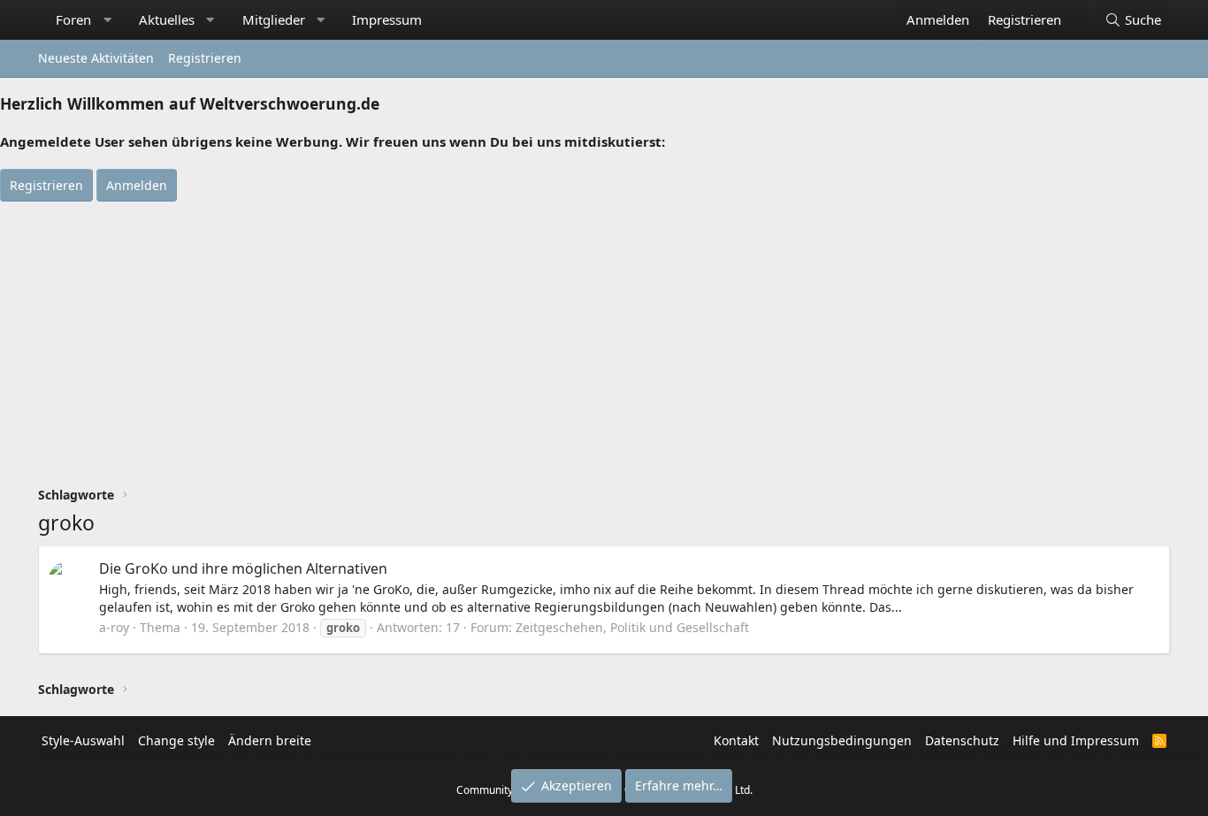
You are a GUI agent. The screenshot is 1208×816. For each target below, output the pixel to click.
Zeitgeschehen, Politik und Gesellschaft (632, 627)
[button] (107, 20)
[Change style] (1079, 10)
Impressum (387, 19)
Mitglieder (273, 19)
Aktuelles (167, 19)
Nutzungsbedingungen (842, 740)
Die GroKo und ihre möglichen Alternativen (243, 568)
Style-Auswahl (83, 740)
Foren (73, 19)
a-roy (114, 627)
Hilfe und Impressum (1076, 740)
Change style (176, 740)
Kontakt (736, 740)
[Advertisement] (604, 334)
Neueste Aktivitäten (96, 58)
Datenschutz (962, 740)
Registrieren (204, 58)
